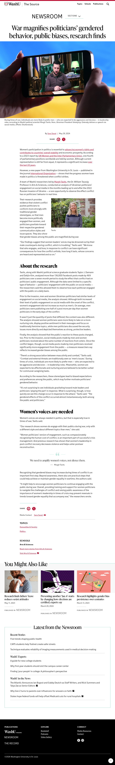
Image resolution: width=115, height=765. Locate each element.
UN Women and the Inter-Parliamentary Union (60, 156)
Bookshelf (45, 731)
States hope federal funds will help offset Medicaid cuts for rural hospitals (45, 696)
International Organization (43, 174)
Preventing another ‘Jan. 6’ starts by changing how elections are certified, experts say (57, 599)
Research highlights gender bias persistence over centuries (93, 597)
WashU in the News (20, 678)
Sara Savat (52, 134)
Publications (98, 4)
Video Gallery (46, 737)
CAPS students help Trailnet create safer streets (32, 644)
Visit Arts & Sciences (28, 553)
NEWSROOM (47, 17)
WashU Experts (18, 656)
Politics (22, 531)
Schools (88, 4)
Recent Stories (17, 634)
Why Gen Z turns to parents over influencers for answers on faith (41, 691)
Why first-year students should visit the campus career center (39, 666)
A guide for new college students (25, 661)
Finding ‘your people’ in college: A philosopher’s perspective (38, 672)
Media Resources (84, 731)
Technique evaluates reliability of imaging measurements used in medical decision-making (53, 650)
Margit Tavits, (60, 182)
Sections (72, 16)
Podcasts (44, 734)
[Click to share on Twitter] (63, 139)
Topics (79, 4)
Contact (80, 734)
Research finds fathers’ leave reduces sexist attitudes (18, 597)
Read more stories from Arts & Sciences (36, 549)
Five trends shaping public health (26, 639)
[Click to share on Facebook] (58, 139)
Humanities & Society (28, 527)
